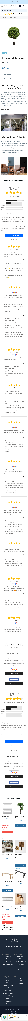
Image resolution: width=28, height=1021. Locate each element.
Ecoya (8, 959)
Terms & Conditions (20, 961)
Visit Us (20, 969)
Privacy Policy (20, 964)
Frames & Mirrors (8, 985)
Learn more (5, 109)
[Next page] (21, 645)
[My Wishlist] (23, 6)
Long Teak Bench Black (20, 881)
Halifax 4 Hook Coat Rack (7, 906)
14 (18, 644)
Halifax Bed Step (5, 816)
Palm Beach (8, 961)
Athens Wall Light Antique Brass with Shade (19, 856)
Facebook (20, 983)
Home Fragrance (8, 993)
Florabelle (8, 956)
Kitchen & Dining (8, 996)
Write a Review (14, 673)
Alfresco (8, 978)
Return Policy (20, 967)
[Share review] (23, 260)
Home (4, 17)
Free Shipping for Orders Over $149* (14, 1)
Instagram (20, 978)
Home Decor (8, 990)
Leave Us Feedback (14, 235)
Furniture (8, 988)
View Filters (14, 239)
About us (20, 956)
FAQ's (20, 959)
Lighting (8, 998)
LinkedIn (20, 980)
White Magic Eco (8, 964)
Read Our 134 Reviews (19, 14)
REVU (17, 647)
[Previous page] (6, 645)
